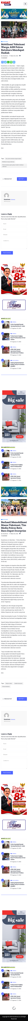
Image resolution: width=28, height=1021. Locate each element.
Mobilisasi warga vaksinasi (8, 161)
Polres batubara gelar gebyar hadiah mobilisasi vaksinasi (12, 165)
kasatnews (5, 56)
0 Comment (4, 57)
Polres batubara (6, 686)
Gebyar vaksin (9, 683)
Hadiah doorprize (18, 683)
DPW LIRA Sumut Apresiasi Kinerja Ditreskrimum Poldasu (17, 351)
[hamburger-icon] (25, 4)
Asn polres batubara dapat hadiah (13, 158)
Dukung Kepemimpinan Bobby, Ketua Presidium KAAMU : (17, 364)
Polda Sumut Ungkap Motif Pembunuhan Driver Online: (17, 337)
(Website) (13, 199)
